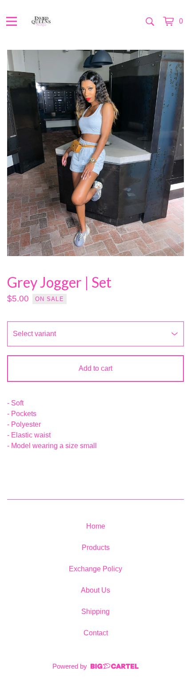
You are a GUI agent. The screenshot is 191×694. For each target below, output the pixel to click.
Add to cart (95, 368)
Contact (96, 633)
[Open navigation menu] (12, 21)
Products (96, 547)
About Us (95, 590)
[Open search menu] (150, 21)
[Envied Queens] (41, 21)
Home (95, 526)
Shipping (95, 611)
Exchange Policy (95, 569)
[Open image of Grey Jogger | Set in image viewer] (95, 153)
